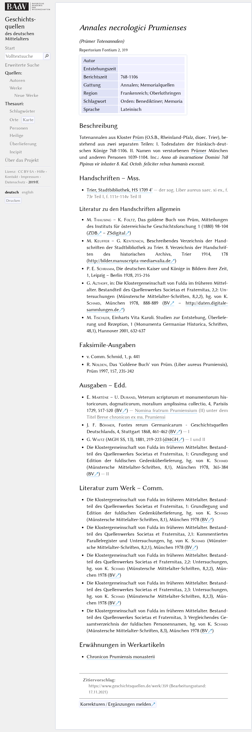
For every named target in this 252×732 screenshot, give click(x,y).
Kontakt (11, 177)
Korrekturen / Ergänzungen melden (115, 704)
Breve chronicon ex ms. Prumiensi (131, 417)
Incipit (16, 152)
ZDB (92, 233)
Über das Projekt (22, 160)
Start (10, 48)
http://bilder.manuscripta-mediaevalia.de (129, 261)
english (27, 192)
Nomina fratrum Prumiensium (166, 410)
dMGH (171, 439)
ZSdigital (116, 233)
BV (167, 303)
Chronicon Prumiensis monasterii (121, 656)
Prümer (198, 150)
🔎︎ (46, 56)
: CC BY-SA (19, 171)
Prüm (138, 137)
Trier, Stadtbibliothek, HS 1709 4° (120, 190)
